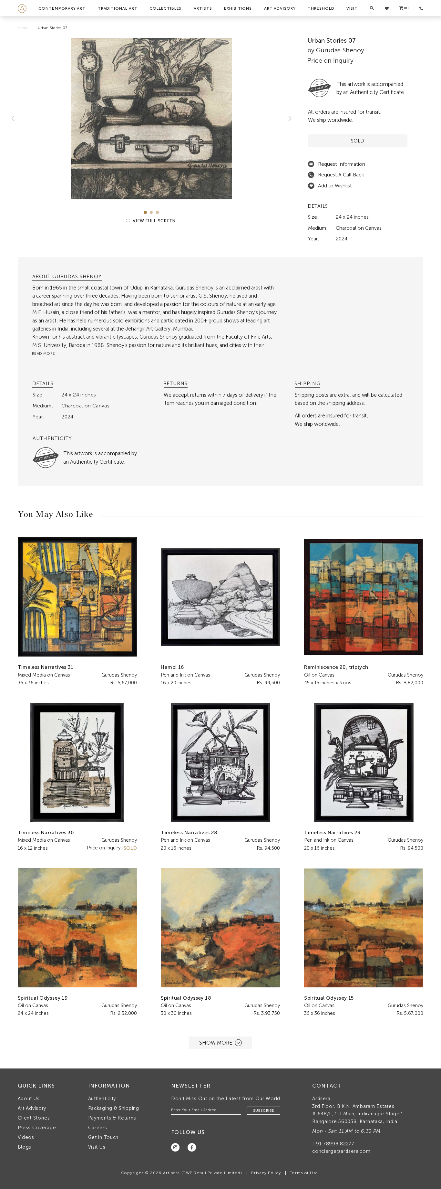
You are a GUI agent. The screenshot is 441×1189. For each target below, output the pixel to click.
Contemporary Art (62, 8)
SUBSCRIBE (263, 1110)
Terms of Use (304, 1172)
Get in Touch (103, 1137)
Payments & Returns (112, 1118)
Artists (203, 8)
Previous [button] (15, 118)
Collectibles (165, 8)
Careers (97, 1128)
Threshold (321, 8)
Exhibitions (238, 8)
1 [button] (145, 212)
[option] (151, 118)
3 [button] (157, 212)
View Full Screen (153, 221)
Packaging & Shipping (113, 1108)
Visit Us (97, 1147)
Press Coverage (37, 1128)
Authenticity (102, 1098)
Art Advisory (280, 8)
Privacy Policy (266, 1172)
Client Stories (34, 1118)
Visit (352, 8)
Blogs (25, 1147)
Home (23, 28)
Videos (26, 1137)
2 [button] (151, 212)
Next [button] (287, 118)
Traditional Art (118, 8)
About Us (29, 1098)
